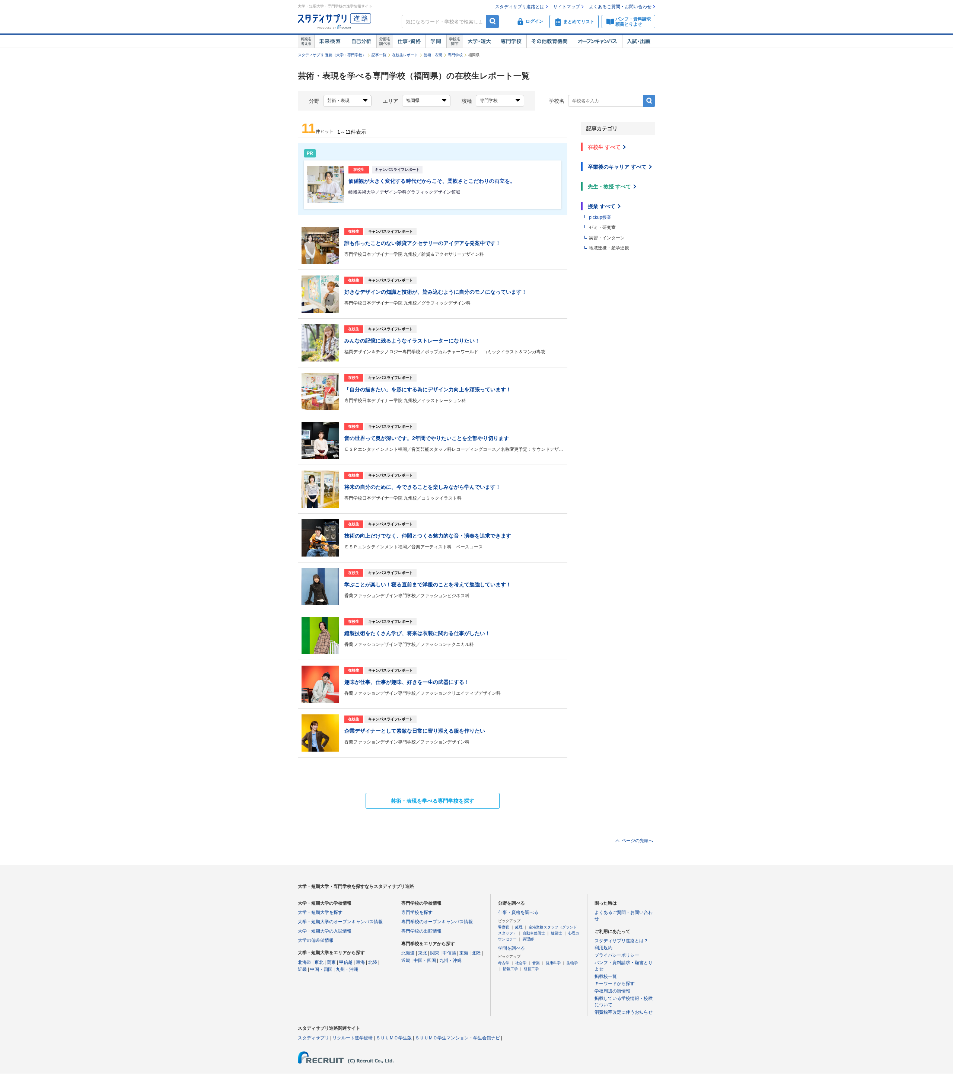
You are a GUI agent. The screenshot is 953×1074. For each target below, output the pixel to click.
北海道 (304, 962)
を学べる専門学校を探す (432, 801)
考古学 (503, 963)
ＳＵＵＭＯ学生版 (394, 1037)
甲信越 (346, 962)
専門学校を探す (417, 912)
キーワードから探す (615, 983)
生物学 (572, 963)
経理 (519, 927)
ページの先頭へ (637, 840)
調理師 (528, 939)
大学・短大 (479, 41)
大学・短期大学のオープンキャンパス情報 (340, 921)
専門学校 (511, 41)
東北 (319, 962)
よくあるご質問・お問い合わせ (620, 6)
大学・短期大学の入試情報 (324, 931)
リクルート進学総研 (352, 1037)
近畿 (302, 969)
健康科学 (553, 963)
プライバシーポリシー (617, 955)
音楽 (536, 963)
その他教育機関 (549, 41)
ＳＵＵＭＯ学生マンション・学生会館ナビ (457, 1037)
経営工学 (531, 969)
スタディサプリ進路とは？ (621, 940)
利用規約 (603, 947)
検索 (492, 21)
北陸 (372, 962)
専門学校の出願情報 (421, 931)
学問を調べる (511, 948)
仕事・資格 (409, 41)
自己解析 (361, 41)
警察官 (503, 927)
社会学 (520, 963)
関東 (331, 962)
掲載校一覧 (606, 976)
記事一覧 (379, 55)
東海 (360, 962)
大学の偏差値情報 (316, 940)
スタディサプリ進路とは (519, 6)
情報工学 (510, 969)
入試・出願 (638, 41)
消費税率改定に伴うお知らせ (624, 1012)
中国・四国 (321, 969)
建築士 (556, 933)
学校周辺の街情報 (612, 991)
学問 (435, 41)
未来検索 (330, 41)
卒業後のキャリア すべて (617, 167)
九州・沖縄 (347, 969)
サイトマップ (566, 6)
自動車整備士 (534, 933)
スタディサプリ (313, 1037)
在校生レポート (405, 55)
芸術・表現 (433, 55)
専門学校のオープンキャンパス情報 (437, 921)
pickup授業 (600, 217)
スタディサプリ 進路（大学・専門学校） (332, 55)
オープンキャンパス (597, 41)
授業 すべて (601, 206)
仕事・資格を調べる (518, 912)
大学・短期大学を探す (320, 912)
